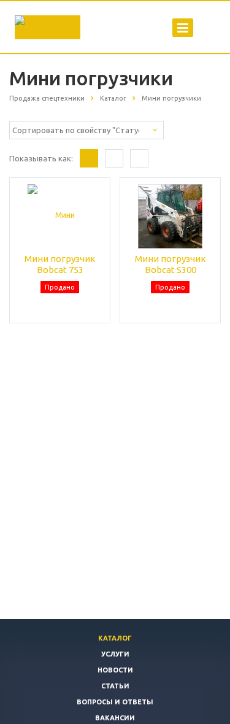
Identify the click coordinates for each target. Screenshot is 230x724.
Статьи (115, 686)
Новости (115, 670)
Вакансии (115, 718)
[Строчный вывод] (114, 158)
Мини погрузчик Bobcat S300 (170, 264)
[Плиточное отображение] (89, 158)
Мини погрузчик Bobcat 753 (60, 264)
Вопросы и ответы (115, 702)
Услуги (115, 654)
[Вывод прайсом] (139, 158)
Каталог (115, 638)
